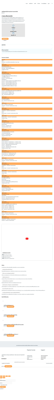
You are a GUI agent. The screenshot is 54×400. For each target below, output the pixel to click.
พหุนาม (28, 358)
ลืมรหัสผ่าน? (2, 388)
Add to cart (8, 366)
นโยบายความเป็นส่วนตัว (44, 355)
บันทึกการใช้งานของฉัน (4, 384)
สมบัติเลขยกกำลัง (29, 355)
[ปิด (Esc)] (9, 376)
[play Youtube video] (27, 238)
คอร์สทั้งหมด (31, 3)
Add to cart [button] (10, 306)
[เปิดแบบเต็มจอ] (4, 376)
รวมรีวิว (35, 3)
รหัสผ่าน (1, 382)
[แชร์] (6, 376)
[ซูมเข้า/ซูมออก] (1, 376)
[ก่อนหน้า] (1, 377)
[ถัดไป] (4, 377)
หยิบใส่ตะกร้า (5, 38)
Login (48, 3)
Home (27, 3)
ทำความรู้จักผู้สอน (43, 3)
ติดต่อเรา (38, 3)
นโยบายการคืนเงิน (43, 356)
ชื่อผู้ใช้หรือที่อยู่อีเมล (3, 380)
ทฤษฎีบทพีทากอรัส (29, 356)
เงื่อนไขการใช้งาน (43, 358)
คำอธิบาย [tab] (5, 40)
